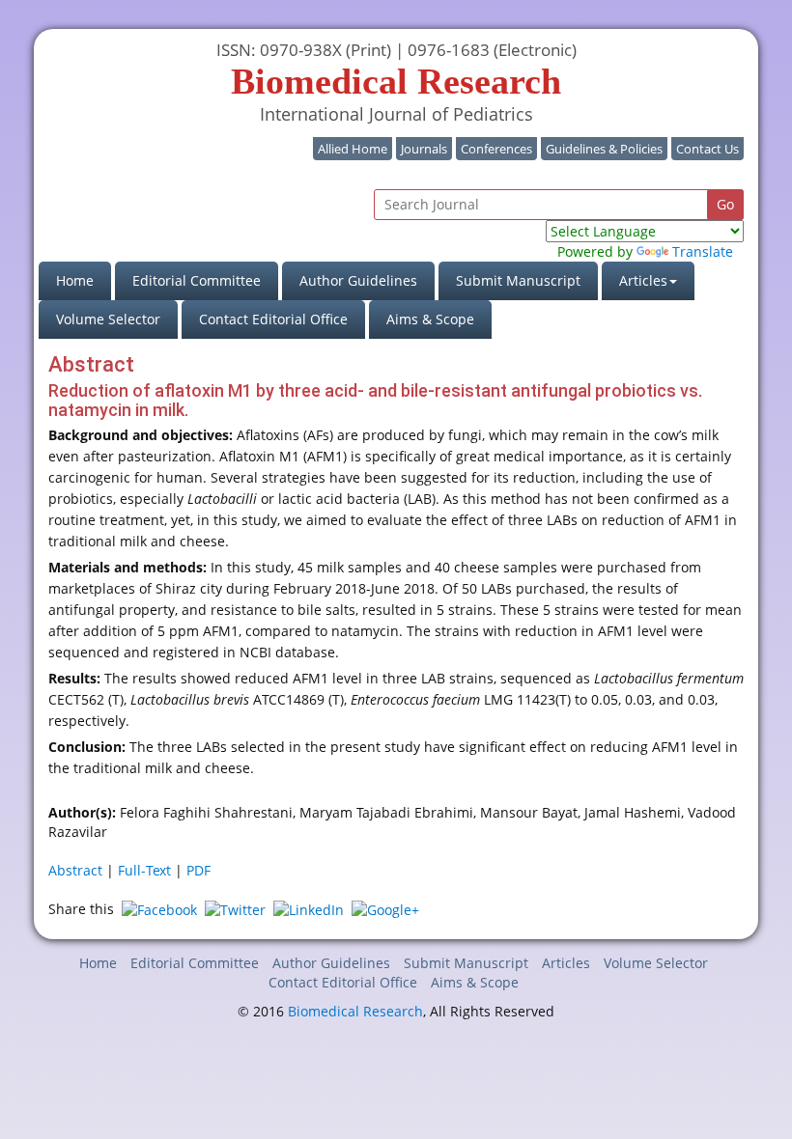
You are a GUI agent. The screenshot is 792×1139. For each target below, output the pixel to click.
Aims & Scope (430, 319)
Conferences (496, 148)
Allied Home (352, 148)
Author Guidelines (358, 280)
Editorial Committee (196, 280)
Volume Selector (108, 319)
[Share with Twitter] (235, 909)
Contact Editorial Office (273, 319)
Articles (566, 963)
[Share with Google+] (385, 909)
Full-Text (144, 870)
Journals (424, 148)
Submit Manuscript (518, 280)
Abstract (75, 870)
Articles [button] (643, 280)
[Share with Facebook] (159, 909)
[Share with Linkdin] (308, 909)
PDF (198, 870)
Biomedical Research (355, 1011)
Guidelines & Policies (604, 148)
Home (83, 280)
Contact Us (707, 148)
